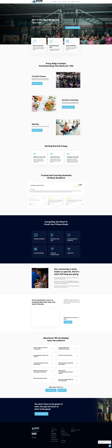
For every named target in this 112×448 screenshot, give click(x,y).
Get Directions (68, 322)
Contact (77, 1)
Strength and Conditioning (53, 434)
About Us (73, 1)
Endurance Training (54, 439)
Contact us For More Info (68, 107)
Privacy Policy (63, 442)
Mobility (52, 431)
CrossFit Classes (54, 429)
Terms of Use (63, 440)
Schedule (64, 1)
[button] (54, 1)
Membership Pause (64, 433)
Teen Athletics (53, 437)
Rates (69, 1)
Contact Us (63, 431)
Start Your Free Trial (73, 27)
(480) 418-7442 (51, 390)
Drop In (60, 1)
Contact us (62, 390)
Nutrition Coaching (54, 441)
